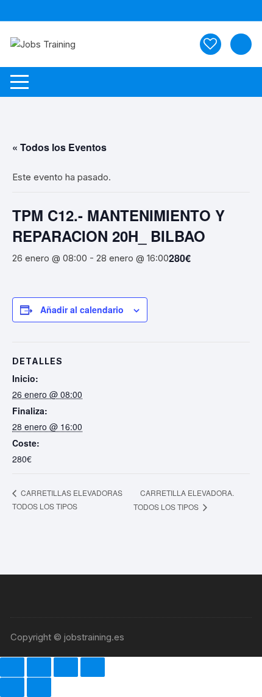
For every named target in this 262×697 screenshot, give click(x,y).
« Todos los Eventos (59, 147)
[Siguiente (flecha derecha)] (39, 687)
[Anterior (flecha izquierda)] (12, 687)
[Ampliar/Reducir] (12, 667)
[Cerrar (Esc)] (92, 667)
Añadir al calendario (82, 309)
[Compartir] (66, 667)
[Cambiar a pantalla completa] (39, 667)
